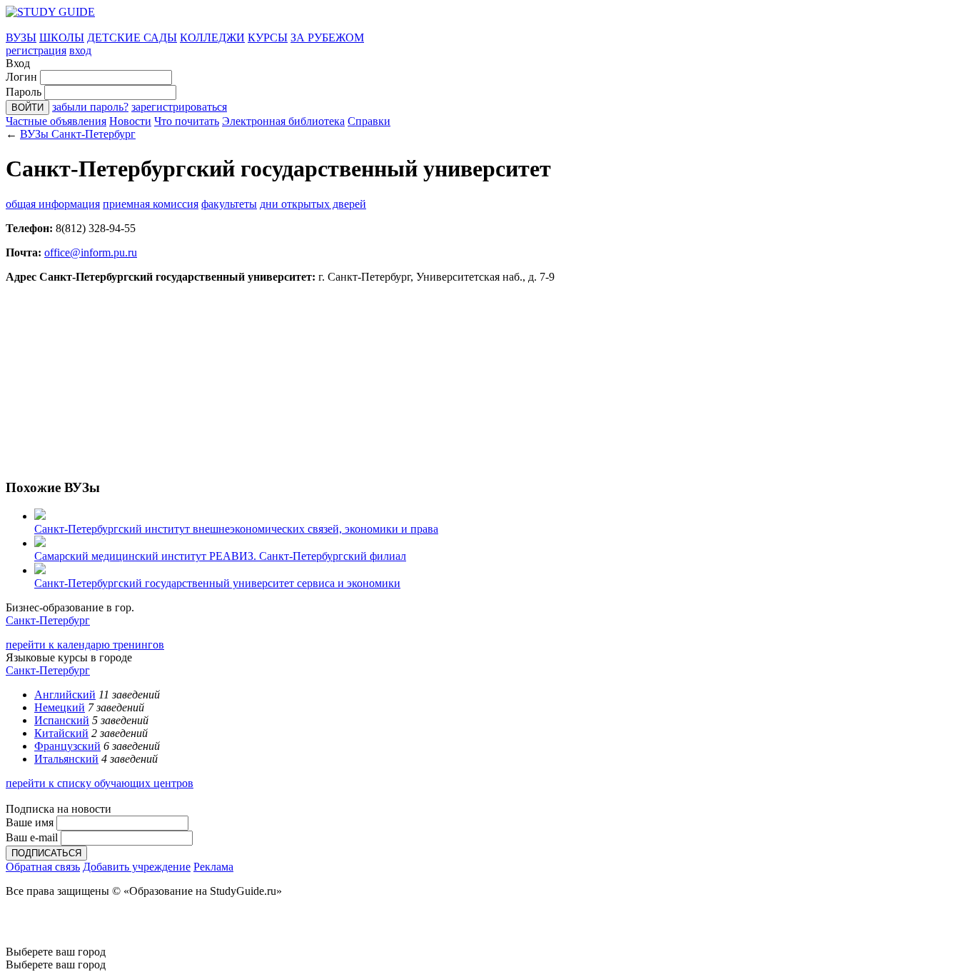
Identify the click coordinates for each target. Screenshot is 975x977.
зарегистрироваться (179, 107)
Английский (65, 694)
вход (80, 50)
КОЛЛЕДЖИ (212, 37)
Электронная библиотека (283, 121)
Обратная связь (43, 867)
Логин (21, 77)
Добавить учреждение (137, 867)
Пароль (23, 92)
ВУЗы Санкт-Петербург (78, 134)
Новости (130, 121)
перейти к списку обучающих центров (99, 783)
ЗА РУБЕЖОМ (327, 37)
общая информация (53, 204)
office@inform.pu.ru (90, 252)
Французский (67, 746)
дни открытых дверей (313, 204)
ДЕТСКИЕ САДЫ (132, 37)
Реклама (213, 867)
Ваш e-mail (32, 837)
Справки (369, 121)
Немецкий (59, 707)
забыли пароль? (90, 107)
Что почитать (186, 121)
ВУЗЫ (21, 37)
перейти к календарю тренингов (85, 644)
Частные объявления (56, 121)
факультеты (229, 204)
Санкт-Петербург (48, 620)
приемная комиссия (150, 204)
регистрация (36, 50)
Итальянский (66, 759)
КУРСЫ (268, 37)
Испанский (61, 720)
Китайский (61, 733)
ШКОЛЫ (61, 37)
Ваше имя (30, 822)
